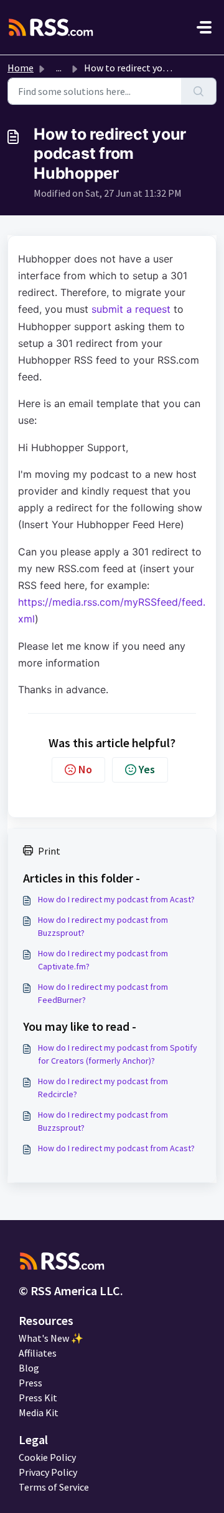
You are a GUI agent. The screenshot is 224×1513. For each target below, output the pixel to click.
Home (20, 67)
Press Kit (38, 1397)
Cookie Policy (47, 1457)
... (59, 67)
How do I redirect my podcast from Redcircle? (103, 1087)
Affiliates (38, 1353)
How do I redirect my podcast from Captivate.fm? (103, 960)
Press (30, 1382)
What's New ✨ (51, 1338)
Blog (29, 1368)
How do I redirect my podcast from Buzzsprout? (103, 926)
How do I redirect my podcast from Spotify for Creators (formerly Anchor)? (117, 1054)
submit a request (130, 309)
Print (49, 851)
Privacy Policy (48, 1472)
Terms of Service (54, 1487)
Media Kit (38, 1412)
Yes (147, 769)
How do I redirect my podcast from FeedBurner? (103, 993)
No (85, 769)
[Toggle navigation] (204, 27)
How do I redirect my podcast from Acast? (116, 899)
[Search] (199, 91)
